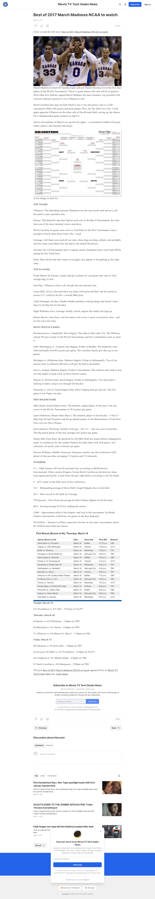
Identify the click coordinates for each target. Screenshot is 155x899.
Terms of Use (89, 870)
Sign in (147, 4)
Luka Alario (62, 674)
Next (114, 728)
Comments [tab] (39, 745)
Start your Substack (71, 888)
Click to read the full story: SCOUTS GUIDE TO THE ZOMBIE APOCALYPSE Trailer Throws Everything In (63, 812)
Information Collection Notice (76, 873)
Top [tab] (36, 776)
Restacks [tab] (49, 745)
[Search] (119, 4)
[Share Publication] (125, 4)
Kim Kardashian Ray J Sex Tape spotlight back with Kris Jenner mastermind (64, 784)
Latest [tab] (42, 776)
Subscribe (135, 4)
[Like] (35, 25)
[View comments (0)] (41, 25)
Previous (43, 728)
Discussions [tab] (52, 776)
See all (38, 845)
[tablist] (43, 745)
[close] (101, 831)
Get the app (89, 888)
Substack (65, 894)
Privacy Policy (96, 873)
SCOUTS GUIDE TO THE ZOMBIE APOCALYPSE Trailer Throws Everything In (63, 806)
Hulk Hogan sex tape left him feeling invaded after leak (63, 826)
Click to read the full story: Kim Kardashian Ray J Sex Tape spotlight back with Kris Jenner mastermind (65, 790)
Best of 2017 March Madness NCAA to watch (85, 32)
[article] (77, 790)
